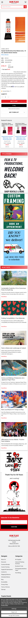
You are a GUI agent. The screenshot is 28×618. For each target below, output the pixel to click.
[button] (14, 495)
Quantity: (4, 94)
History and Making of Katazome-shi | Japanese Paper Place (12, 379)
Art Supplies (18, 559)
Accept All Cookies (14, 615)
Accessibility (4, 582)
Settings (14, 608)
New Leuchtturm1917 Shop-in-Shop (12, 409)
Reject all (14, 612)
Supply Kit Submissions (7, 569)
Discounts (3, 562)
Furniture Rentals (5, 564)
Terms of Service (5, 587)
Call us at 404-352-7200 (14, 546)
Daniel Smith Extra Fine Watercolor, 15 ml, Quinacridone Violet (21, 138)
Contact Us (4, 572)
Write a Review (5, 54)
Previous (2, 135)
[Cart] (25, 2)
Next (26, 135)
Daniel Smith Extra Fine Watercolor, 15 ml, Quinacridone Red (7, 138)
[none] (14, 30)
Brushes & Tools (19, 566)
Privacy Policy (4, 584)
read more (4, 296)
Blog (2, 579)
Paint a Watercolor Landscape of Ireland (13, 348)
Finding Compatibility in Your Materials (13, 318)
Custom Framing (5, 567)
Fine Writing (18, 572)
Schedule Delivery (5, 577)
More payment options (14, 108)
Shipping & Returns (6, 574)
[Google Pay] (14, 105)
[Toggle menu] (2, 2)
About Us (3, 559)
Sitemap (3, 589)
